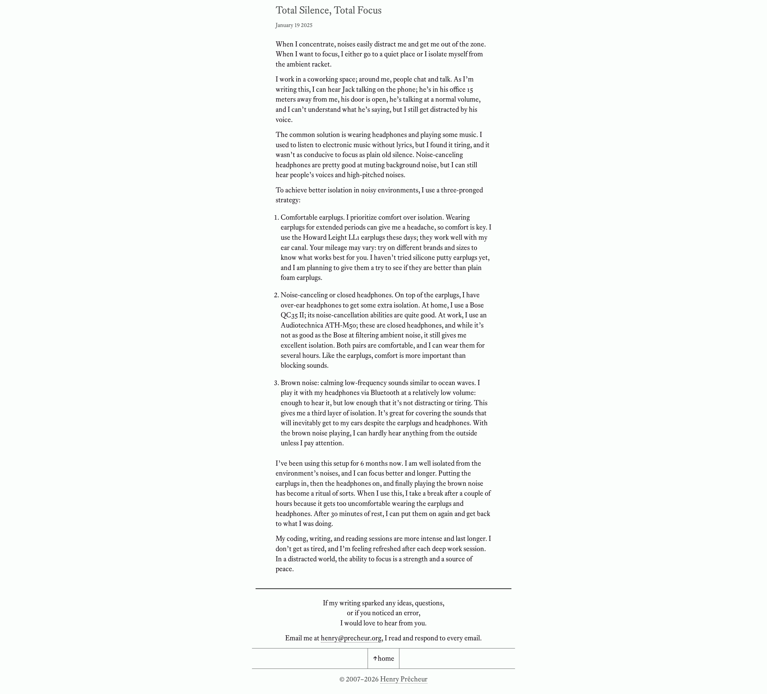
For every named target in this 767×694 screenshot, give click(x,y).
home (386, 658)
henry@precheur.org (351, 637)
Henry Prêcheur (404, 679)
